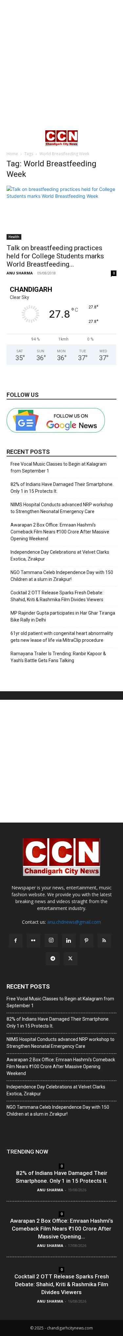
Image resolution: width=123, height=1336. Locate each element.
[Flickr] (33, 940)
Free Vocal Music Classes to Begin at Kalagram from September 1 (58, 467)
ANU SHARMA (20, 272)
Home (12, 154)
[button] (11, 138)
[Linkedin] (68, 940)
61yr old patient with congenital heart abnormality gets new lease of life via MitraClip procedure (61, 637)
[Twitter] (70, 958)
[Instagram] (51, 940)
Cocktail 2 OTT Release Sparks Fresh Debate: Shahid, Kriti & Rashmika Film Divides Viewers (56, 596)
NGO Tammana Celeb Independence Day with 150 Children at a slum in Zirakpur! (61, 576)
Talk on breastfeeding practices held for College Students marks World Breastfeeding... (55, 256)
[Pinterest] (86, 940)
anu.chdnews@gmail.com (74, 922)
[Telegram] (52, 958)
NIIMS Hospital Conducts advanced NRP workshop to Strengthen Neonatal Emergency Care (61, 508)
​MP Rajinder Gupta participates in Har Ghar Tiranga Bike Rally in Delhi (62, 616)
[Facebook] (15, 940)
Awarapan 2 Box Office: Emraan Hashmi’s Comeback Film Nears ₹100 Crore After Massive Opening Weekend (59, 531)
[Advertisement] (61, 64)
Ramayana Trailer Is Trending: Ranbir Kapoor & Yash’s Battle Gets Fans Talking (58, 657)
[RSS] (104, 940)
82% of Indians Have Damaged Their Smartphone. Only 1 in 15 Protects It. (61, 488)
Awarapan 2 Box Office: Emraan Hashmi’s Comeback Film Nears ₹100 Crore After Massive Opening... (61, 1228)
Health (14, 236)
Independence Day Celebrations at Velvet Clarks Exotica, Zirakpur (59, 555)
